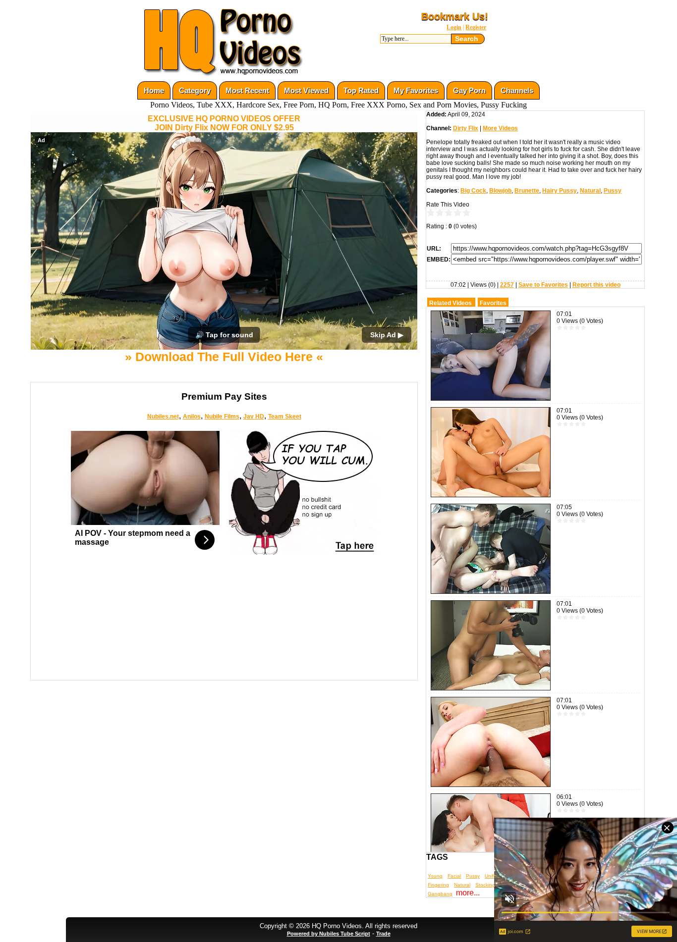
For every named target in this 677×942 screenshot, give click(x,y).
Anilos (192, 416)
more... (468, 893)
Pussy (612, 190)
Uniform (493, 876)
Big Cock (473, 190)
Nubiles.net (163, 416)
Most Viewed (306, 90)
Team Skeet (284, 416)
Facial (454, 876)
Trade (383, 934)
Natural (590, 190)
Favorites (493, 303)
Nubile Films (222, 416)
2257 (507, 284)
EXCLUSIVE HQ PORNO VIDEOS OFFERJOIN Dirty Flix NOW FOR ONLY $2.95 (224, 123)
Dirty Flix (465, 128)
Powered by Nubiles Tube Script (328, 934)
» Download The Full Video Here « (224, 357)
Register (475, 27)
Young (435, 876)
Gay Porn (469, 90)
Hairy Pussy (559, 190)
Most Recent (247, 90)
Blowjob (500, 190)
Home (154, 90)
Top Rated (361, 90)
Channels (517, 90)
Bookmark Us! (454, 16)
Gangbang (440, 893)
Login (454, 27)
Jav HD (253, 416)
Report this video (596, 284)
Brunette (526, 190)
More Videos (500, 128)
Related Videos (450, 303)
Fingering (438, 885)
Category (195, 90)
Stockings (486, 885)
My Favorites (416, 90)
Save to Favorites (543, 284)
